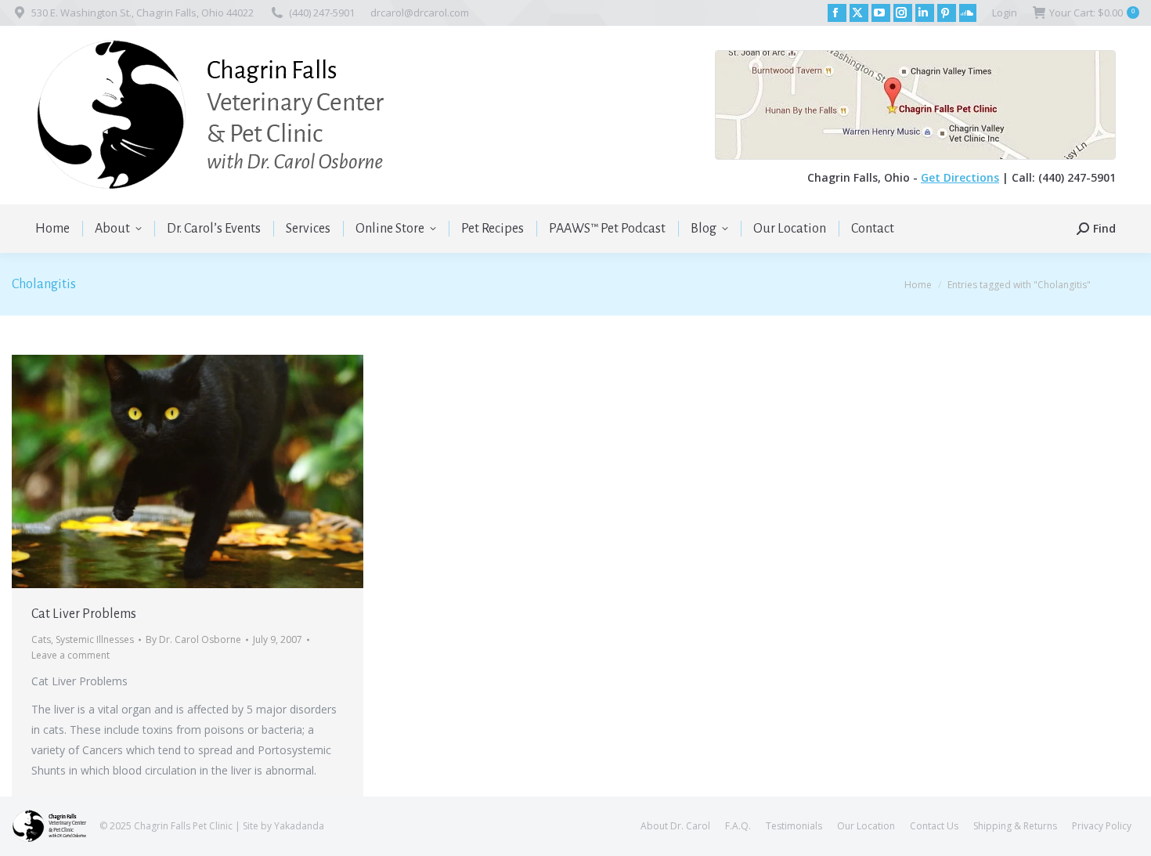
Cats (41, 639)
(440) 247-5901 (322, 12)
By (193, 639)
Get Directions (960, 177)
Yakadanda (299, 826)
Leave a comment (70, 655)
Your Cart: (1092, 12)
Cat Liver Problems (83, 614)
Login (1004, 12)
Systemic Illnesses (95, 639)
